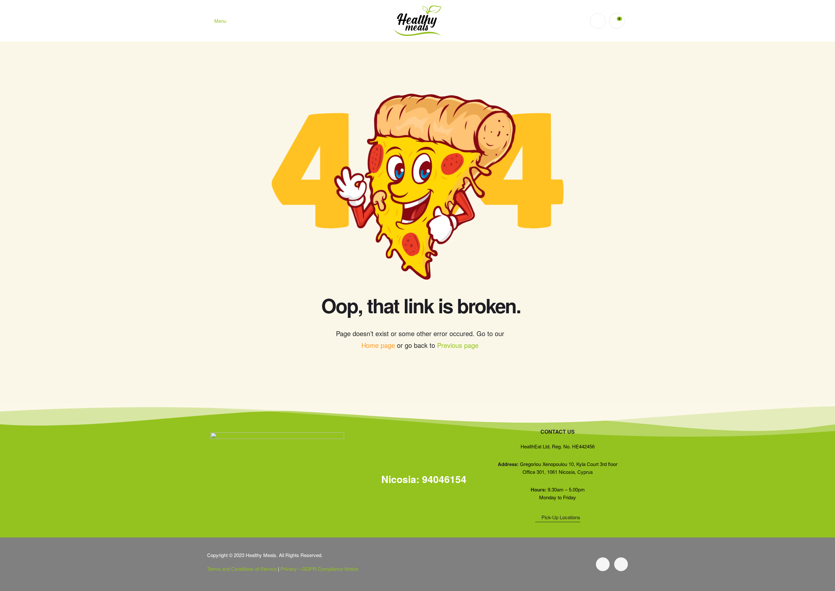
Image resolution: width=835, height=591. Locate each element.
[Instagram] (621, 564)
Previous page (457, 345)
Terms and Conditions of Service (242, 568)
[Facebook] (603, 564)
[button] (417, 480)
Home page (378, 345)
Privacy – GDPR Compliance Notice (319, 568)
